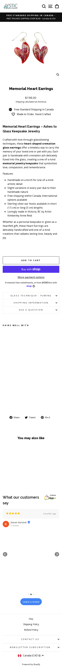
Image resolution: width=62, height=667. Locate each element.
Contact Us (30, 639)
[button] (5, 554)
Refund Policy (31, 629)
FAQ (31, 618)
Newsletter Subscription (30, 647)
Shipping (20, 101)
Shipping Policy (31, 624)
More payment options (31, 277)
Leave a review (31, 601)
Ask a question (31, 310)
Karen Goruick (19, 522)
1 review (15, 525)
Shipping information (31, 302)
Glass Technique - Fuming (31, 295)
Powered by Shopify (31, 664)
